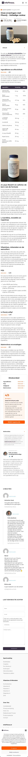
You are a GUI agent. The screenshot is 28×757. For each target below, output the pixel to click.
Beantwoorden (12, 496)
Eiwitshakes (6, 661)
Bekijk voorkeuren (14, 752)
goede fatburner (6, 55)
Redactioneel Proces (9, 713)
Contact (5, 717)
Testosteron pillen (8, 673)
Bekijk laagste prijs (14, 422)
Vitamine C (6, 688)
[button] (26, 730)
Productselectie (8, 715)
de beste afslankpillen (15, 53)
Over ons (6, 710)
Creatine (5, 664)
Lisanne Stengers (22, 20)
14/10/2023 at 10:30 (13, 543)
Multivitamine (7, 684)
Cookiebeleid (9, 755)
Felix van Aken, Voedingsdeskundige (15, 453)
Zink (4, 695)
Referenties (14, 431)
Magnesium (6, 693)
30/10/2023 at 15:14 (10, 573)
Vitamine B (6, 686)
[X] (12, 456)
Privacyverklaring (17, 755)
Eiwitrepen (6, 668)
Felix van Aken (8, 20)
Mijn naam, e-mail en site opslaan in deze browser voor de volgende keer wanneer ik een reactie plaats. (13, 620)
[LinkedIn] (10, 456)
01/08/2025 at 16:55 (10, 589)
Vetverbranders (8, 671)
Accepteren (14, 748)
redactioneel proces (10, 441)
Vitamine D (6, 691)
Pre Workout (7, 666)
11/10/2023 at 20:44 (10, 507)
